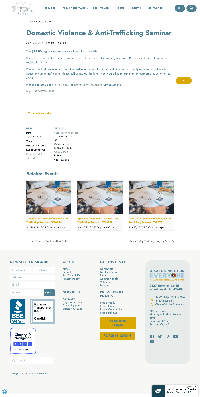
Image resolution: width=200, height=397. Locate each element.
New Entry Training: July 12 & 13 (150, 241)
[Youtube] (175, 336)
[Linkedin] (151, 341)
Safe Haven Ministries (66, 132)
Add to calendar (42, 113)
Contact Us (155, 8)
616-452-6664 (61, 85)
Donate (136, 8)
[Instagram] (167, 336)
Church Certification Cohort (53, 241)
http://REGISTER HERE (40, 91)
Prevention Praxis (74, 8)
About (120, 8)
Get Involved (101, 8)
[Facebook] (151, 336)
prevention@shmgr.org (88, 85)
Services (50, 8)
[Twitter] (159, 336)
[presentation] (48, 197)
